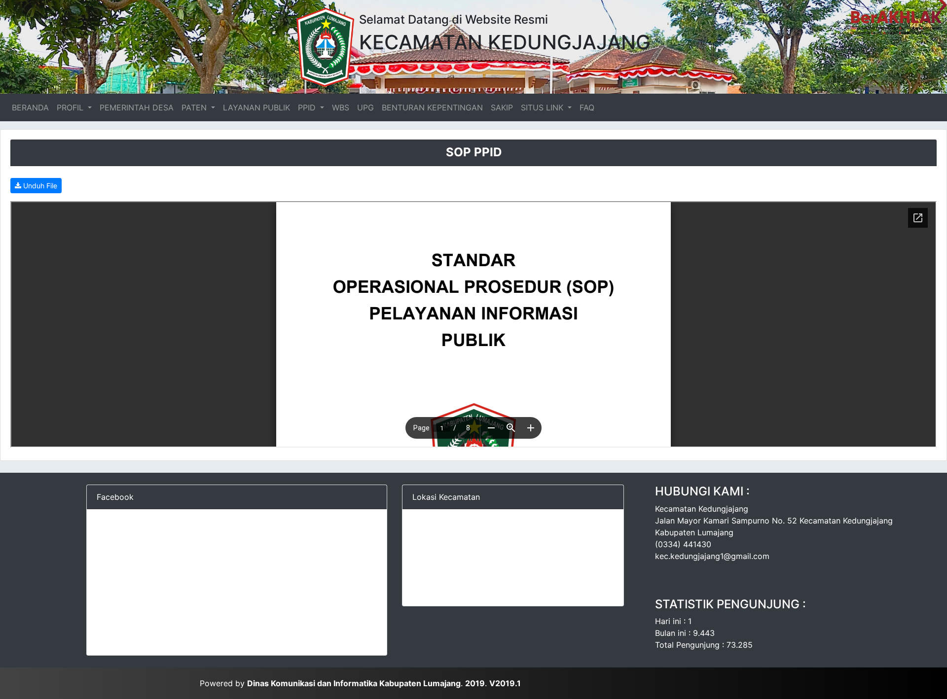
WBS (340, 107)
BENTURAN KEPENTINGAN (432, 107)
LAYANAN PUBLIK (256, 107)
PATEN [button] (195, 107)
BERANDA (32, 107)
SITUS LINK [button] (543, 107)
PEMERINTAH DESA (137, 107)
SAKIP (502, 107)
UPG (365, 107)
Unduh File (39, 185)
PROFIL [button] (71, 107)
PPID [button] (308, 107)
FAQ (587, 107)
